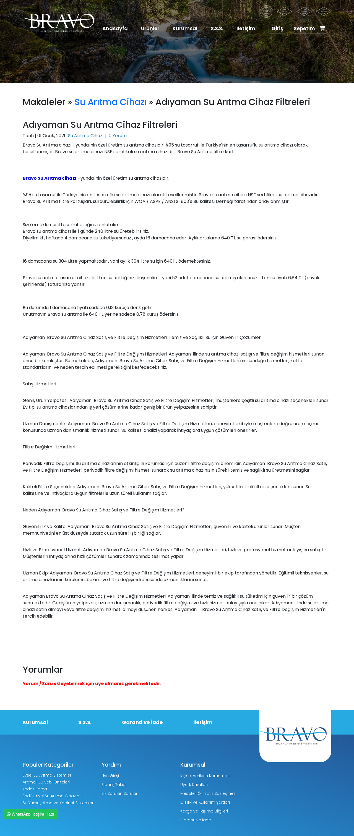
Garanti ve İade (142, 722)
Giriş (277, 28)
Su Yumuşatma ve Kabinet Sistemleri (58, 803)
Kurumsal (185, 28)
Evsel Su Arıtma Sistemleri (47, 775)
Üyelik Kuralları (194, 784)
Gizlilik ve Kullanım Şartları (205, 802)
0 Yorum (118, 135)
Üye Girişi (110, 775)
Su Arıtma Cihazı (110, 102)
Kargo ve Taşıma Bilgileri (204, 811)
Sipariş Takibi (113, 784)
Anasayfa (115, 28)
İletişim (245, 28)
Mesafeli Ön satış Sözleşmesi (208, 793)
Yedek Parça (35, 789)
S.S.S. (217, 28)
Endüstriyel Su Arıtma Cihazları (52, 796)
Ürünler (150, 28)
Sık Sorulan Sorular (119, 793)
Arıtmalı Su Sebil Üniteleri (46, 782)
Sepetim (304, 28)
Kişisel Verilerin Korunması (205, 775)
